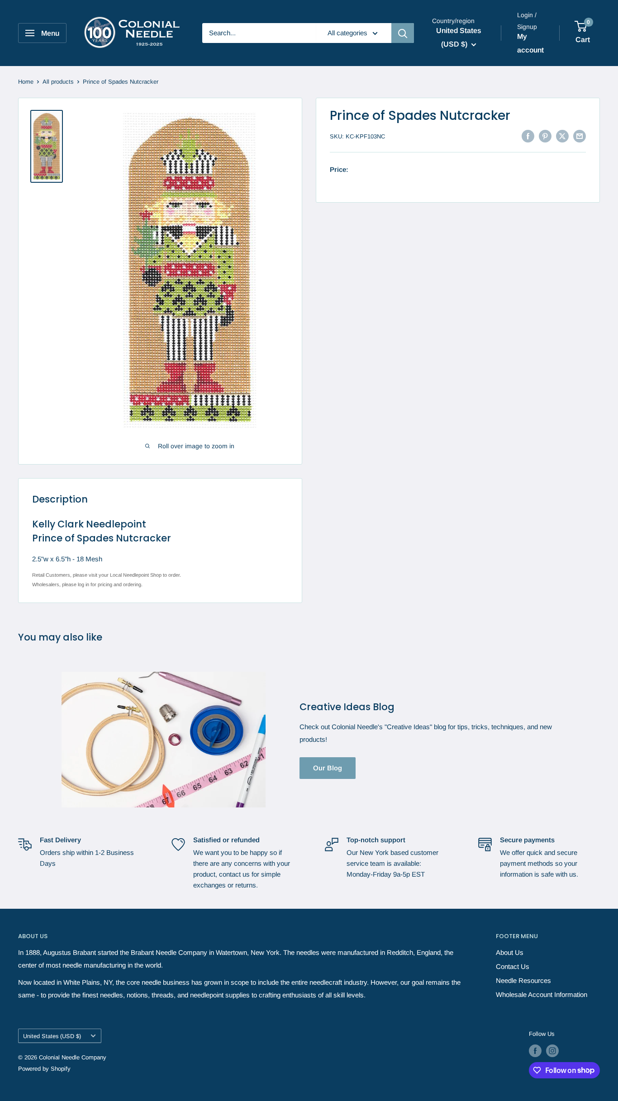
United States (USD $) (52, 1036)
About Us (509, 952)
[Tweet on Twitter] (562, 135)
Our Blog (327, 768)
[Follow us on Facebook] (535, 1050)
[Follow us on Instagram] (552, 1050)
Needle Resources (523, 980)
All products (58, 81)
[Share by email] (579, 135)
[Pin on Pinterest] (545, 135)
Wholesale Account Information (541, 994)
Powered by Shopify (44, 1068)
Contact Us (512, 966)
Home (25, 81)
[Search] (402, 33)
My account (530, 43)
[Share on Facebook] (528, 135)
